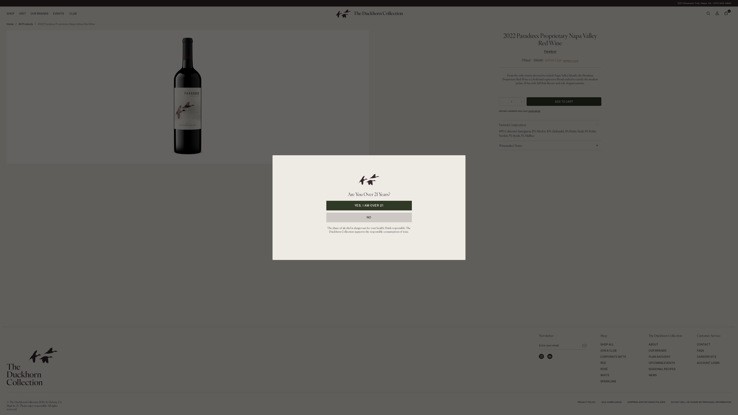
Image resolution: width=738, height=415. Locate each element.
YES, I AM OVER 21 (369, 205)
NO (369, 217)
